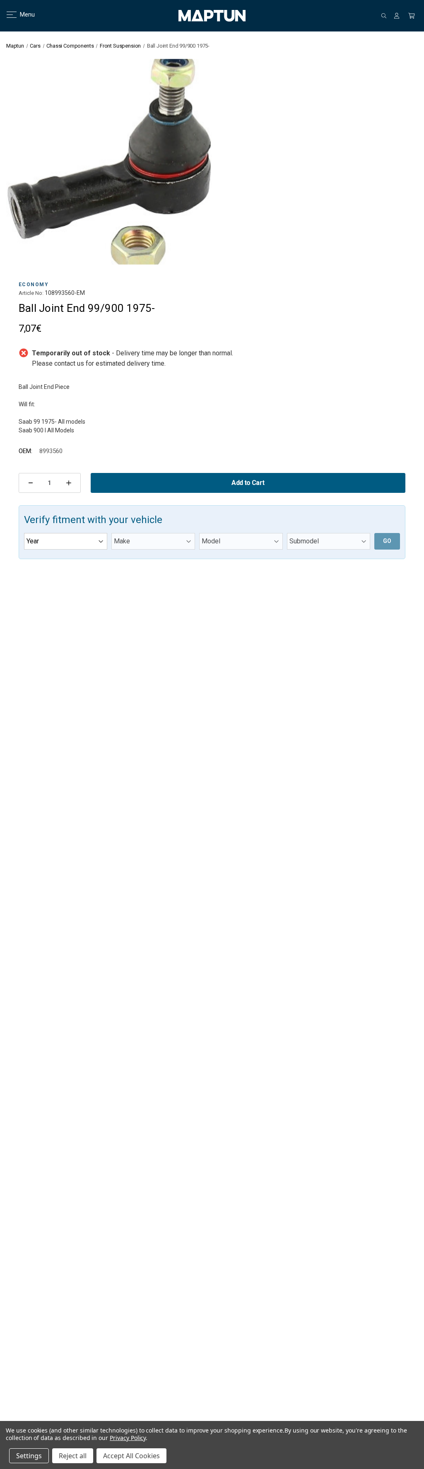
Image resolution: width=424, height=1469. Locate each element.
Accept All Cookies (131, 1455)
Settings (29, 1455)
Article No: (31, 293)
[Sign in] (396, 15)
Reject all (73, 1455)
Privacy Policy (128, 1438)
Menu (22, 14)
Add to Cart (247, 483)
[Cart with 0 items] (411, 16)
